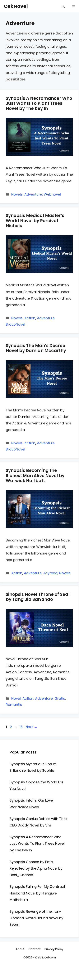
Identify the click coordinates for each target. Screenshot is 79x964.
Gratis (59, 698)
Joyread (50, 573)
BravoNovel (15, 324)
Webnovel (52, 194)
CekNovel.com (45, 957)
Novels (17, 194)
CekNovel (16, 6)
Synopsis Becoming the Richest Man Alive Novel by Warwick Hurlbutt (35, 476)
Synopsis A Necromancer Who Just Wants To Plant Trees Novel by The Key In (39, 103)
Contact (34, 949)
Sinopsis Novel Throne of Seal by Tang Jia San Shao (38, 596)
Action (29, 318)
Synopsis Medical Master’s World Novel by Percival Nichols (35, 221)
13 (21, 726)
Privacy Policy (53, 949)
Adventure (33, 194)
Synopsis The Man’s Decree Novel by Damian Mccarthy (36, 348)
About (20, 949)
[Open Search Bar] (63, 6)
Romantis (14, 704)
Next (31, 726)
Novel (16, 698)
